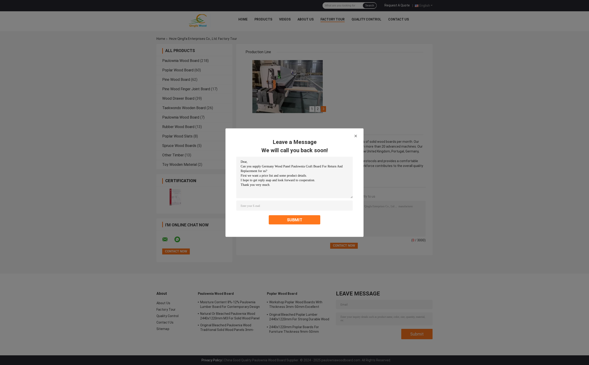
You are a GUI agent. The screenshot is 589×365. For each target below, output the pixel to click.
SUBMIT (294, 219)
